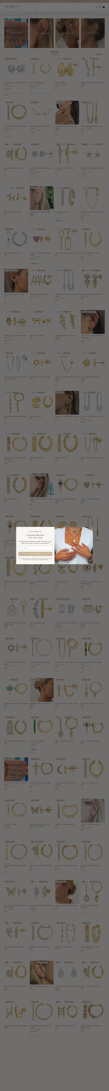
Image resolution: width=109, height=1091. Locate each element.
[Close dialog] (90, 529)
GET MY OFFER (35, 554)
